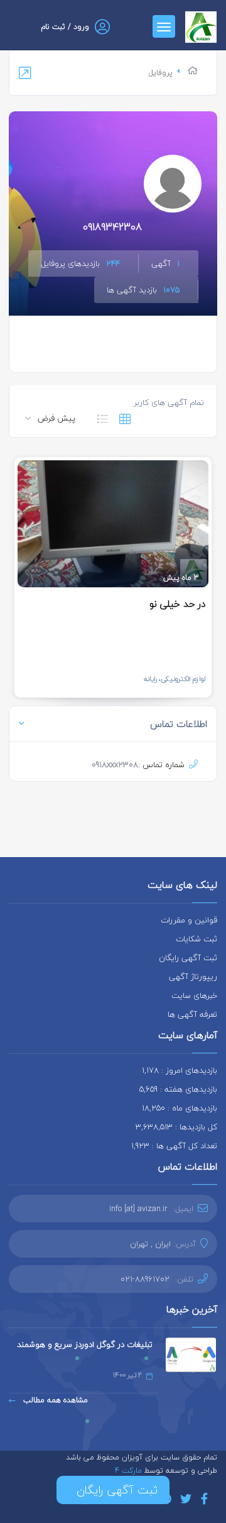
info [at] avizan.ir (138, 1209)
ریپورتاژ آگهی (193, 976)
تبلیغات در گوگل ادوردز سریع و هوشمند (85, 1344)
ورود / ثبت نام (65, 26)
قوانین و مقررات (189, 920)
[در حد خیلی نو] (113, 523)
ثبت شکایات (196, 939)
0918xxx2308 (115, 765)
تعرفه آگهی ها (192, 1014)
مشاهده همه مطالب (54, 1400)
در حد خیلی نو (177, 603)
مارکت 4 (129, 1470)
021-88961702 (145, 1279)
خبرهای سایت (194, 995)
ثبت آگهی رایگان (188, 958)
